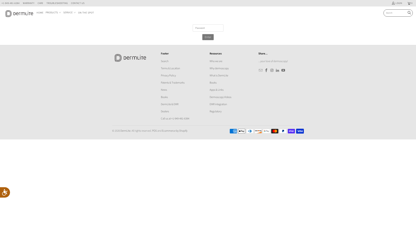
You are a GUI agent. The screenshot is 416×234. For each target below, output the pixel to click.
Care (40, 3)
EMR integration (218, 104)
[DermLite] (18, 13)
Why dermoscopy (219, 68)
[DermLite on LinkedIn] (277, 70)
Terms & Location (170, 68)
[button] (53, 12)
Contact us (77, 3)
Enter (208, 37)
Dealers (165, 111)
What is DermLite (219, 76)
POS (154, 131)
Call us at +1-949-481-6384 (175, 119)
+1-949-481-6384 (11, 3)
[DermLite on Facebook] (266, 70)
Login (399, 3)
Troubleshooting (57, 3)
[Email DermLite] (260, 70)
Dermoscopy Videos (220, 97)
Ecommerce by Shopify (174, 131)
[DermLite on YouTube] (283, 70)
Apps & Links (217, 90)
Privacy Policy (168, 76)
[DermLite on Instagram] (272, 70)
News (164, 90)
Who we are (216, 61)
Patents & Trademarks (173, 83)
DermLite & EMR (169, 104)
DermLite (125, 131)
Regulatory (215, 111)
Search (165, 61)
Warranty (28, 3)
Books (164, 97)
